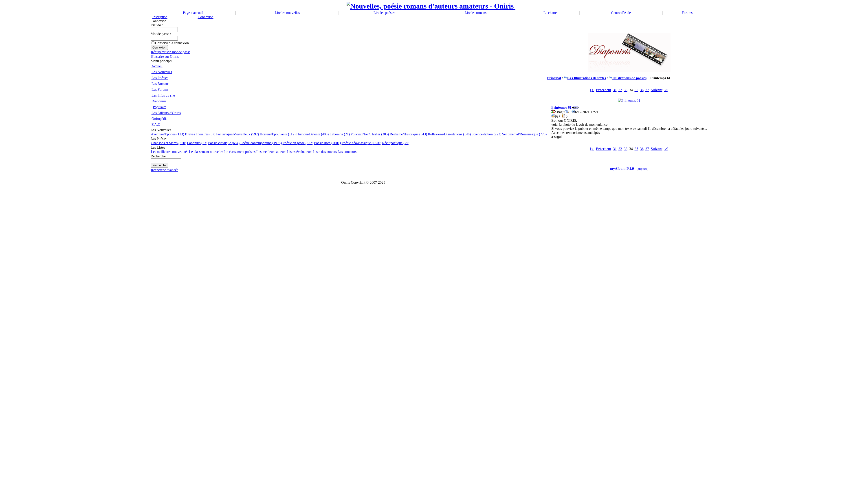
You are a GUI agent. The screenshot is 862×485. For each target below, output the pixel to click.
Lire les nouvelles (287, 13)
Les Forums (160, 89)
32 (620, 90)
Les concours (347, 152)
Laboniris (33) (197, 143)
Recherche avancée (164, 170)
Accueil (157, 66)
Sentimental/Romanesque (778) (524, 134)
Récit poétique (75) (395, 143)
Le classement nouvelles (206, 152)
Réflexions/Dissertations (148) (449, 134)
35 (636, 90)
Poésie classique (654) (224, 143)
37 (647, 90)
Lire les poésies (384, 13)
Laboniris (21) (340, 134)
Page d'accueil (193, 13)
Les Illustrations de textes (586, 78)
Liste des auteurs (325, 152)
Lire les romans (475, 13)
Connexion (205, 17)
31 (615, 90)
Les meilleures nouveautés (169, 152)
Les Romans (160, 84)
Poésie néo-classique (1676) (361, 143)
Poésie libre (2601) (327, 143)
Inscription (159, 17)
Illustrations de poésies (629, 78)
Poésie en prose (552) (298, 143)
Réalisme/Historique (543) (408, 134)
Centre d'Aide (621, 13)
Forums (687, 13)
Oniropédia (159, 119)
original (642, 168)
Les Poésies (160, 78)
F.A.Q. (156, 124)
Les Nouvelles (162, 72)
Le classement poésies (239, 152)
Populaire (159, 107)
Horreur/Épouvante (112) (277, 134)
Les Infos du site (163, 95)
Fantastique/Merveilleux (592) (237, 134)
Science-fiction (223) (486, 134)
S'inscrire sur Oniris (165, 56)
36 (642, 90)
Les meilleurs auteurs (271, 152)
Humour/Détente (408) (312, 134)
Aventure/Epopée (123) (167, 134)
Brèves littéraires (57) (200, 134)
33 (625, 90)
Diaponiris (159, 101)
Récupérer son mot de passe (170, 52)
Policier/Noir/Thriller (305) (370, 134)
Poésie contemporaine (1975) (261, 143)
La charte (550, 13)
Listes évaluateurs (299, 152)
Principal (554, 78)
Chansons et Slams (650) (168, 143)
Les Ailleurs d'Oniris (166, 113)
